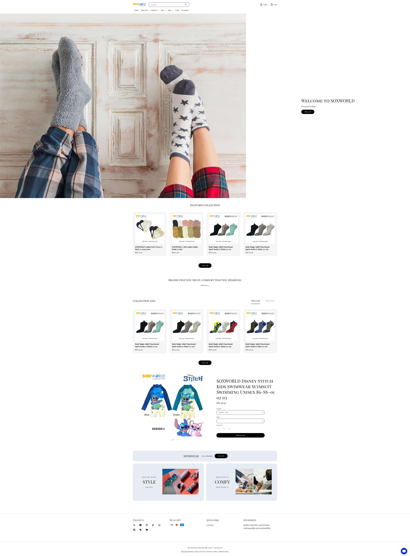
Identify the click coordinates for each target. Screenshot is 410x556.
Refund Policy (224, 551)
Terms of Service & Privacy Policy (206, 551)
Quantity (220, 425)
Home (136, 10)
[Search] (185, 4)
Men (162, 10)
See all (221, 456)
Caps (177, 10)
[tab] (256, 301)
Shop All (144, 10)
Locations (185, 10)
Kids (169, 10)
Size (218, 417)
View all (205, 265)
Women (154, 10)
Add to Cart (240, 435)
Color (219, 409)
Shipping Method (187, 551)
